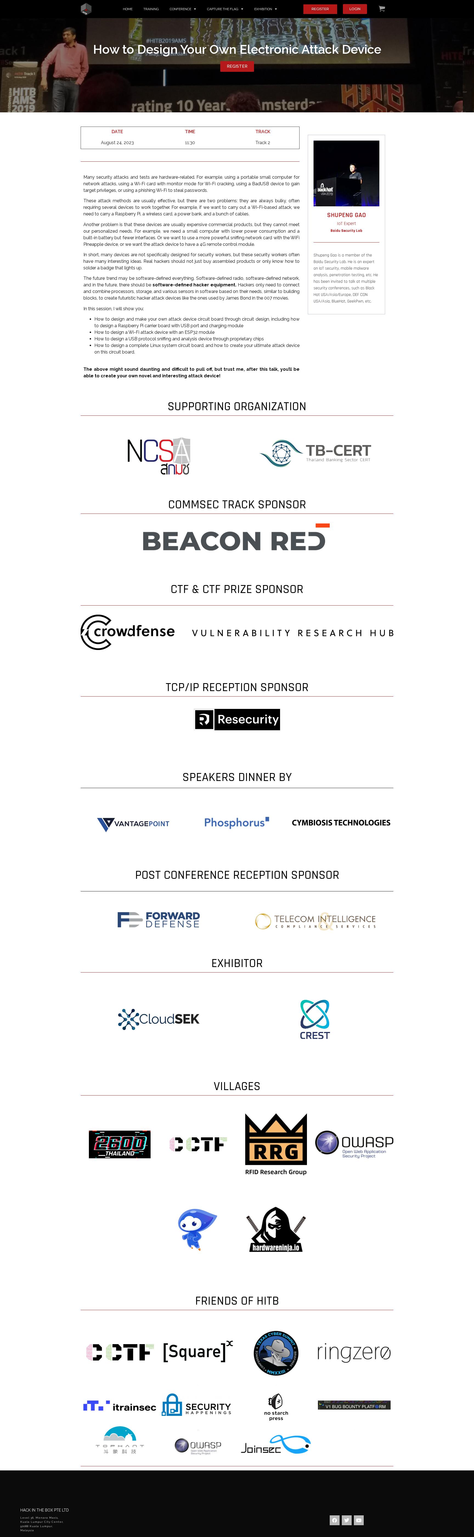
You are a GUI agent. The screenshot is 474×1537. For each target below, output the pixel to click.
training (151, 9)
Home (127, 9)
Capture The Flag (222, 9)
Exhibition (263, 9)
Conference (180, 9)
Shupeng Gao (346, 215)
